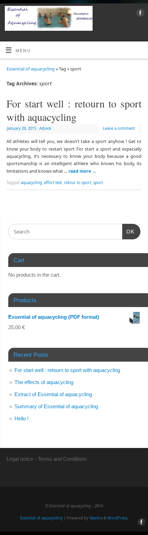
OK (128, 231)
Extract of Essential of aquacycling (53, 394)
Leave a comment (119, 128)
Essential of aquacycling (31, 69)
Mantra (96, 517)
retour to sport (77, 182)
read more (82, 171)
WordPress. (117, 517)
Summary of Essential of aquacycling (56, 406)
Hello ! (21, 418)
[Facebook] (140, 14)
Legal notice (20, 459)
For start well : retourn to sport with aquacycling (74, 110)
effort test (53, 182)
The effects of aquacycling (43, 382)
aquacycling (31, 182)
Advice (45, 128)
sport (98, 182)
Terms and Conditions (62, 459)
